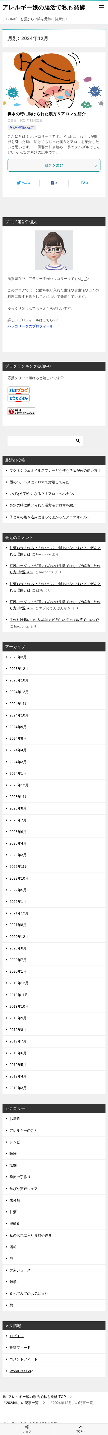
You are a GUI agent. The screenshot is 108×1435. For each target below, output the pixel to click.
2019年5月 (18, 1065)
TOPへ (80, 1431)
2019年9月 (18, 1018)
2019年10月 (19, 1006)
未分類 (15, 1200)
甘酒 (13, 1212)
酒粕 (13, 1247)
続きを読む (54, 165)
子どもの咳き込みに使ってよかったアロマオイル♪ (49, 517)
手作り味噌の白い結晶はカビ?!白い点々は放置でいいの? (54, 620)
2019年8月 (18, 1030)
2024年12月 (19, 692)
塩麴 (13, 1165)
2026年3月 (18, 657)
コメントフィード (24, 1359)
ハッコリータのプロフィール (30, 326)
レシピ (15, 1142)
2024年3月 (18, 762)
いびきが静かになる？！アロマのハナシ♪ (42, 494)
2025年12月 (19, 669)
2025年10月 (19, 680)
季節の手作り (20, 1177)
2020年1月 (18, 971)
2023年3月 (18, 855)
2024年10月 (19, 715)
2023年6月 (18, 832)
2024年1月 (18, 773)
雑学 (13, 1282)
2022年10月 (19, 878)
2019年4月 (18, 1076)
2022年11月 (19, 866)
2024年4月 (18, 750)
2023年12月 (19, 785)
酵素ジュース (20, 1270)
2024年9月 (18, 727)
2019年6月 (18, 1053)
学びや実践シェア (22, 127)
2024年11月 (19, 704)
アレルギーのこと (24, 1130)
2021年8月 (18, 925)
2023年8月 (18, 808)
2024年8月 (18, 738)
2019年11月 (19, 995)
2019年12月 (19, 983)
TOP (37, 1397)
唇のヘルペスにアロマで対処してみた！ (41, 482)
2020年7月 (18, 960)
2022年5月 (18, 890)
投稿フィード (20, 1348)
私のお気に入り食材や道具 (31, 1235)
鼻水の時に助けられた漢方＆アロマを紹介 (47, 114)
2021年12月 (19, 913)
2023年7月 (18, 820)
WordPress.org (21, 1371)
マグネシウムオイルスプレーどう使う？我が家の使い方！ (55, 470)
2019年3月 (18, 1088)
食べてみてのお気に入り (29, 1294)
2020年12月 (19, 937)
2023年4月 (18, 843)
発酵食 (15, 1223)
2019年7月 (18, 1041)
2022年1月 (18, 902)
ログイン (17, 1336)
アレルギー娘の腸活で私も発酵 (44, 7)
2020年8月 (18, 948)
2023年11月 (19, 797)
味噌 (13, 1154)
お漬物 (15, 1119)
